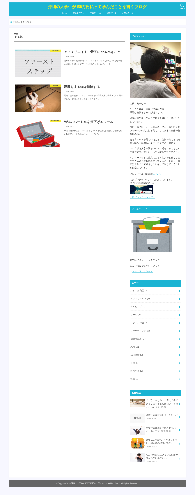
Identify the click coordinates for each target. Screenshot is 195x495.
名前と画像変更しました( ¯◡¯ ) (162, 417)
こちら (157, 173)
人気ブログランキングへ (142, 197)
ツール (135, 314)
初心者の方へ (78, 13)
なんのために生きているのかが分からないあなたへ (162, 458)
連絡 (134, 379)
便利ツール (111, 13)
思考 (135, 347)
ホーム (64, 13)
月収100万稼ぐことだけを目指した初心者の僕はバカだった (161, 443)
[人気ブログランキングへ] (141, 194)
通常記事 (137, 371)
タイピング (137, 306)
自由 (134, 363)
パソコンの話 (138, 322)
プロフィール (95, 13)
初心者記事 (138, 339)
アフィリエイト (140, 298)
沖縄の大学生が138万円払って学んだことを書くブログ (97, 6)
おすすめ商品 (138, 290)
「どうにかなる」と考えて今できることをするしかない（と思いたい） (162, 403)
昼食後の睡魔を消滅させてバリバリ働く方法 (162, 429)
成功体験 (136, 355)
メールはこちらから (142, 271)
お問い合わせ (127, 13)
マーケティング (140, 330)
